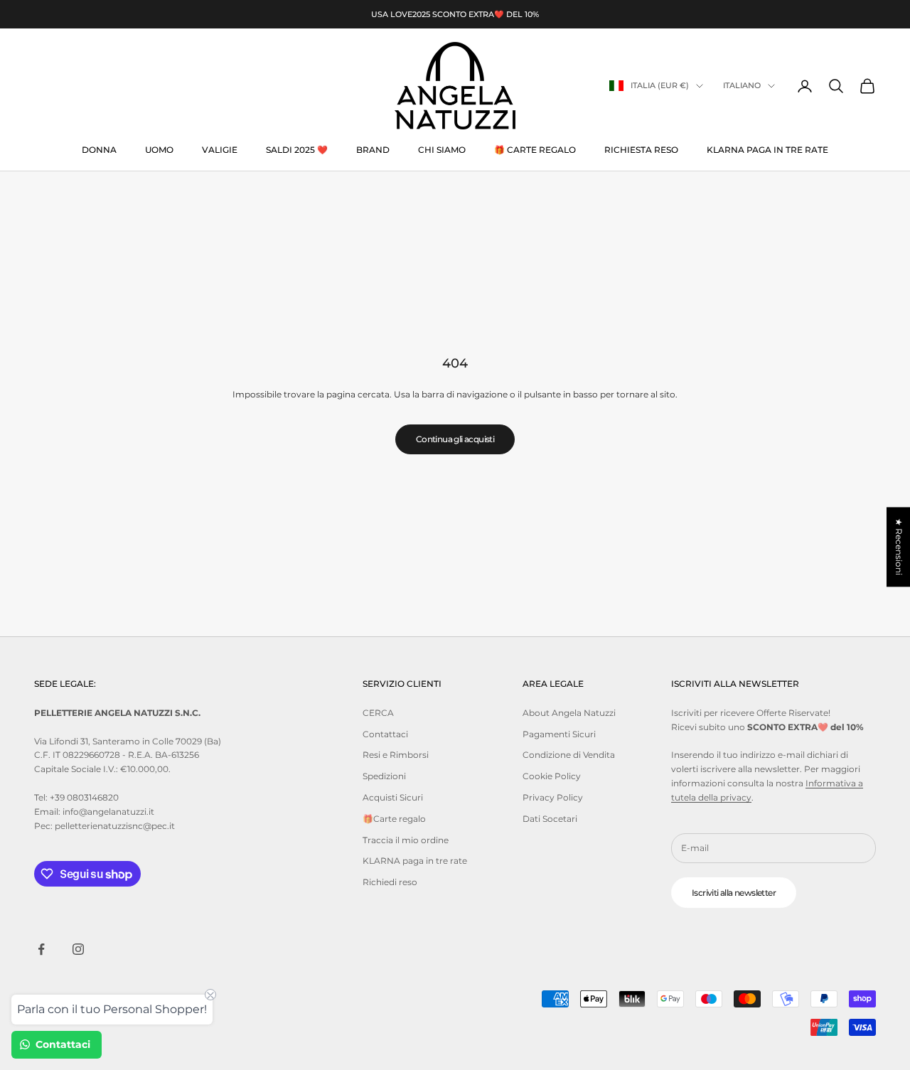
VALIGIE (219, 149)
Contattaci (385, 734)
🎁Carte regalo (394, 818)
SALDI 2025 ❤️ (297, 149)
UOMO (159, 149)
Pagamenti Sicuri (559, 734)
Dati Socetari (550, 818)
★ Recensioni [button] (899, 546)
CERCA (378, 712)
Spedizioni (384, 776)
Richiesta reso (641, 149)
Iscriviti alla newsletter (734, 892)
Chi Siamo (442, 149)
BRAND (373, 149)
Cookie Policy (552, 776)
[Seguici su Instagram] (78, 949)
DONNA (99, 149)
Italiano (742, 86)
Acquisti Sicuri (393, 797)
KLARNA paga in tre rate (767, 149)
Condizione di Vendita (569, 754)
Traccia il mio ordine (406, 840)
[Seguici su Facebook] (41, 949)
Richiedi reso (390, 882)
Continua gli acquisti (455, 439)
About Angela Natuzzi (569, 712)
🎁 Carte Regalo (535, 149)
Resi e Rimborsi (396, 754)
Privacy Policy (553, 797)
